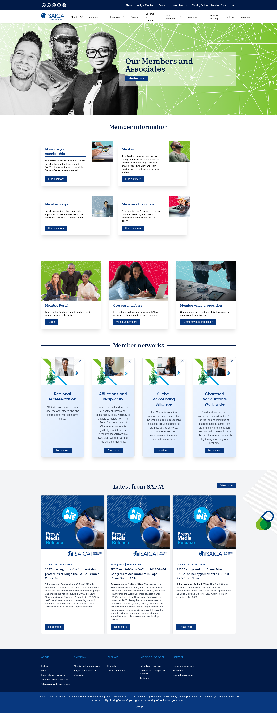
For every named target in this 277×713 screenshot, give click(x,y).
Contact (163, 5)
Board (44, 670)
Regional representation (86, 670)
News (129, 5)
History (44, 666)
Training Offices (200, 5)
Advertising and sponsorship (55, 684)
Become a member (152, 657)
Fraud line (178, 670)
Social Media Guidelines (53, 675)
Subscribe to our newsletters (55, 679)
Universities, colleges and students (153, 672)
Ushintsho (79, 675)
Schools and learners (150, 666)
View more (226, 485)
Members (80, 657)
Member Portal (218, 5)
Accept (139, 707)
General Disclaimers (183, 675)
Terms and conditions (183, 666)
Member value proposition (87, 666)
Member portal (137, 78)
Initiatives (112, 657)
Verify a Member (145, 5)
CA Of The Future (116, 670)
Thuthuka (112, 666)
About (45, 657)
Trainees (144, 678)
